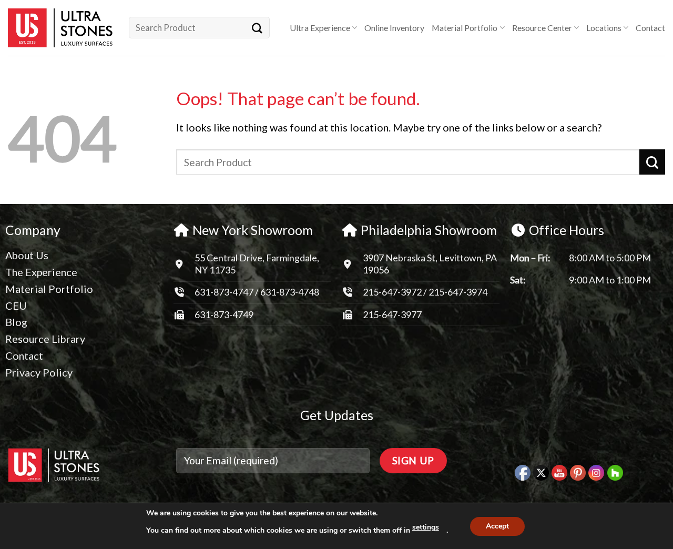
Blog (16, 322)
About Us (26, 255)
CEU (16, 305)
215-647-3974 (458, 292)
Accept (497, 526)
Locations (603, 28)
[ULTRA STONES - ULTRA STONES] (60, 28)
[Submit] (257, 27)
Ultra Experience (320, 28)
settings (425, 527)
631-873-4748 (289, 292)
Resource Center (542, 28)
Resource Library (45, 338)
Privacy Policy (39, 372)
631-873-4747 (224, 292)
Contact (650, 28)
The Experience (41, 272)
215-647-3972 (393, 292)
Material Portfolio (464, 28)
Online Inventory (394, 28)
